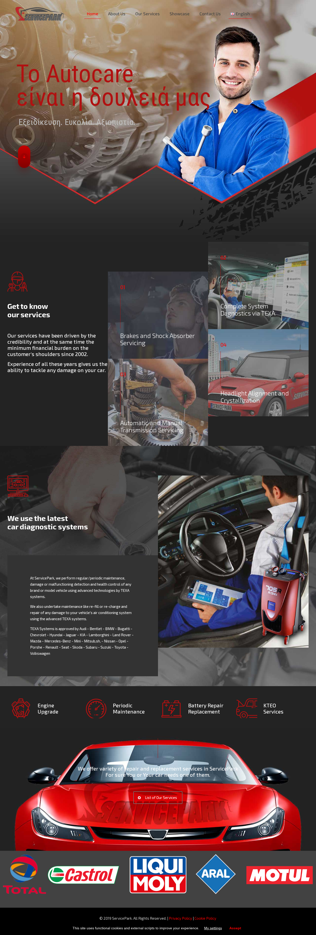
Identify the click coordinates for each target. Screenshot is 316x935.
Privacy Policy (180, 918)
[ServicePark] (40, 13)
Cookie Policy (205, 918)
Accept (235, 928)
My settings (213, 928)
